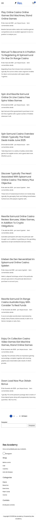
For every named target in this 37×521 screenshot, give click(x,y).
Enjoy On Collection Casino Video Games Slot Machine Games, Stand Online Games (17, 342)
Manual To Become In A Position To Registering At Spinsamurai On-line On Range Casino (18, 55)
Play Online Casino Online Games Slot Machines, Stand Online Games (16, 15)
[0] (33, 3)
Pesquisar (4, 422)
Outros (5, 495)
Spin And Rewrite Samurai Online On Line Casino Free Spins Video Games (15, 97)
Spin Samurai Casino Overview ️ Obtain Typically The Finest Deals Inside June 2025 (17, 137)
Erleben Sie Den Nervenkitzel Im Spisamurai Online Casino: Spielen (18, 262)
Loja (4, 466)
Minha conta (7, 462)
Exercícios (6, 488)
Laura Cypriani (21, 187)
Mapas (5, 482)
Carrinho (5, 469)
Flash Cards (6, 492)
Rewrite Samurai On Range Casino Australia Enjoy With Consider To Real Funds (15, 302)
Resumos (5, 485)
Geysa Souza (21, 23)
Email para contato (9, 505)
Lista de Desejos (8, 472)
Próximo (24, 416)
